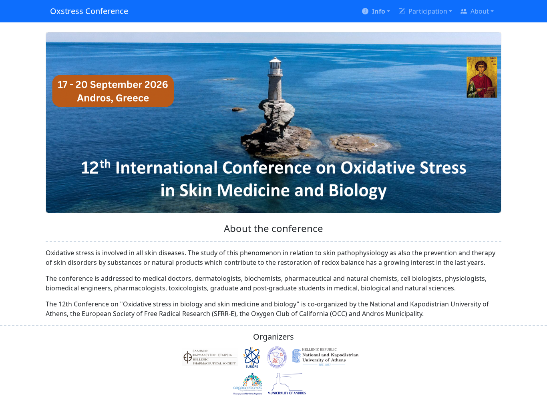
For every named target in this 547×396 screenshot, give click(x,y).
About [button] (479, 11)
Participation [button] (427, 11)
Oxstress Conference (89, 11)
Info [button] (377, 11)
